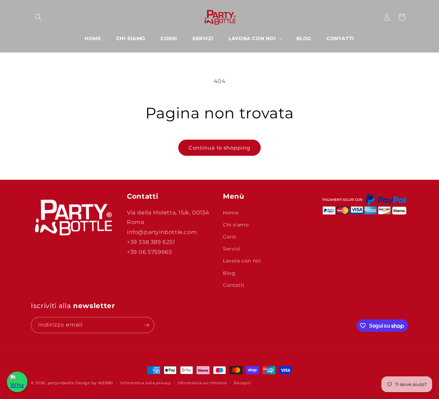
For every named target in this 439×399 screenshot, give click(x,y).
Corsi (229, 237)
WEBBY (106, 382)
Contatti (234, 285)
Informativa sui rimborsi (202, 382)
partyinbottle (61, 382)
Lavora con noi (242, 261)
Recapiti (242, 382)
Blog (229, 273)
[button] (38, 17)
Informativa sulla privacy (145, 382)
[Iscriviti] (146, 325)
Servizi (231, 249)
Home (230, 213)
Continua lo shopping (219, 147)
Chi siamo (236, 225)
